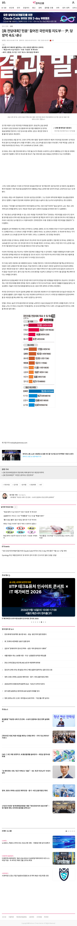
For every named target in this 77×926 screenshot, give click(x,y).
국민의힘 (7, 485)
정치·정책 (65, 8)
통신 (33, 8)
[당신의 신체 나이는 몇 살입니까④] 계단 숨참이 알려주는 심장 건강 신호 (28, 670)
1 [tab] (31, 622)
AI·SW (4, 8)
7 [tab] (43, 622)
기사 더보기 (21, 495)
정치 (11, 26)
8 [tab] (45, 622)
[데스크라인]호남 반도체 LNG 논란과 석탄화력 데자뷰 (22, 663)
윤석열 (24, 485)
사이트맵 (39, 917)
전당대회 (33, 485)
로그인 (4, 917)
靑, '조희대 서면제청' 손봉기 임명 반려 (17, 641)
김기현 (16, 485)
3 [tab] (35, 622)
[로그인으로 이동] (73, 2)
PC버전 (46, 917)
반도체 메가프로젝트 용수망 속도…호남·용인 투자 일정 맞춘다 (25, 634)
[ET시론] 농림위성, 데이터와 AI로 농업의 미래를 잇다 (22, 691)
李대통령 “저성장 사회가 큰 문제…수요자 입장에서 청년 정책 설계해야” (32, 497)
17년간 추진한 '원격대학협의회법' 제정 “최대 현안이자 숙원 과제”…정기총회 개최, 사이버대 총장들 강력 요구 (26, 807)
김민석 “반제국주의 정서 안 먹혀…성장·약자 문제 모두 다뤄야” (26, 649)
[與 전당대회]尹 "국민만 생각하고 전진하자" (18, 475)
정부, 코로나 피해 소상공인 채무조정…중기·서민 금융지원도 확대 (26, 677)
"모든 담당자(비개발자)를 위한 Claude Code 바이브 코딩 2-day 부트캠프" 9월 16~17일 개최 (34, 551)
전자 (18, 8)
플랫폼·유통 (49, 8)
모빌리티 (26, 8)
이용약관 (11, 917)
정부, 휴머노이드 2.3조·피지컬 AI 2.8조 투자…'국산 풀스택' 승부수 (27, 698)
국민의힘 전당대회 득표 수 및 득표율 (64, 131)
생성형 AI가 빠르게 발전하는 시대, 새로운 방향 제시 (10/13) (22, 47)
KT (41, 485)
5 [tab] (39, 622)
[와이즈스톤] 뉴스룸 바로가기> (32, 457)
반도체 (11, 8)
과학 (57, 8)
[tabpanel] (38, 599)
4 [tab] (37, 622)
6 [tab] (41, 622)
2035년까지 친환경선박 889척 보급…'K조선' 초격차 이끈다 (25, 684)
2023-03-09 (47, 40)
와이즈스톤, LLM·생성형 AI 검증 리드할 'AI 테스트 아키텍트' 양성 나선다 (48, 454)
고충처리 (31, 917)
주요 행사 (6, 575)
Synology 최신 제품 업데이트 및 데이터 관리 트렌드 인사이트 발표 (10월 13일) (29, 555)
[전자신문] (38, 2)
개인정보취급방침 (21, 917)
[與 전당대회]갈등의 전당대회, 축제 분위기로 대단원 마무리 (23, 473)
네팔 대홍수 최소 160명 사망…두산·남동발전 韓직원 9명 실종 (25, 656)
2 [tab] (33, 622)
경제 (40, 8)
